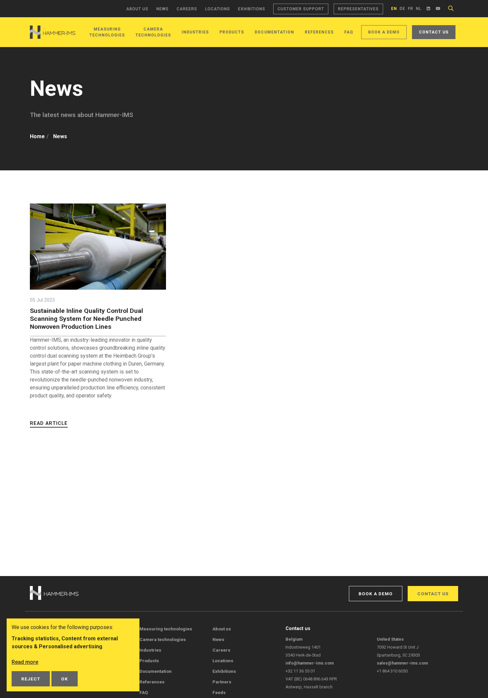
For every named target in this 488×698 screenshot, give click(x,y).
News (162, 9)
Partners (221, 681)
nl (418, 8)
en (394, 8)
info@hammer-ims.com (309, 663)
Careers (187, 9)
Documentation (274, 32)
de (402, 8)
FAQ (348, 32)
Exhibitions (251, 9)
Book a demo (384, 32)
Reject (30, 678)
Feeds (219, 692)
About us (137, 9)
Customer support (301, 9)
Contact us (433, 32)
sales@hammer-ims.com (402, 663)
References (319, 32)
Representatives (358, 9)
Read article (49, 423)
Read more (25, 662)
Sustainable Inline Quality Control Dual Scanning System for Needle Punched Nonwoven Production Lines (86, 318)
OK (64, 678)
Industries (195, 32)
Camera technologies (162, 639)
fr (410, 8)
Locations (217, 9)
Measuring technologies (165, 628)
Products (231, 32)
